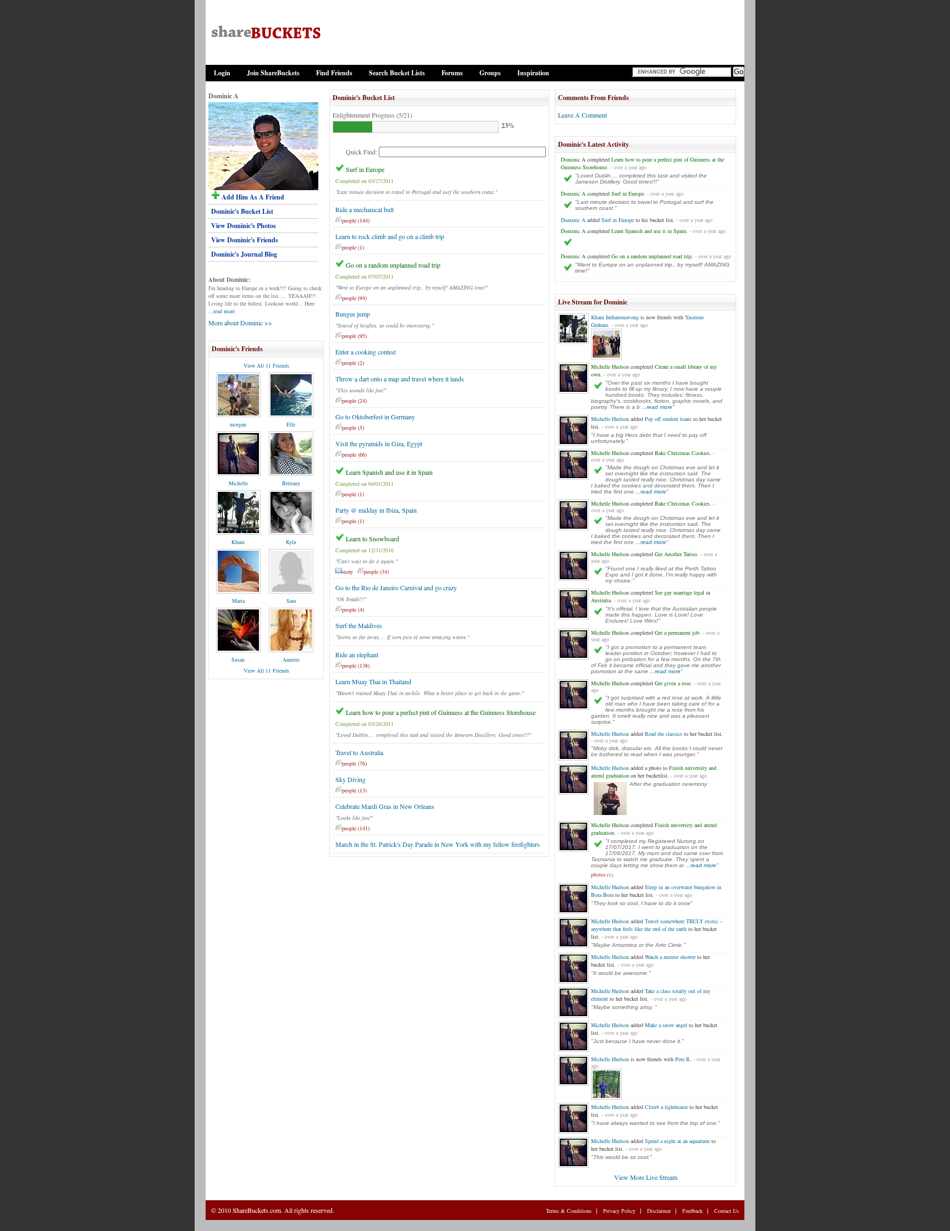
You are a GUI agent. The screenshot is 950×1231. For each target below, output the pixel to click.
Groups (490, 72)
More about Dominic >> (240, 322)
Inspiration (533, 72)
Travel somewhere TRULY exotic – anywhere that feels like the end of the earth (656, 925)
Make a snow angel (666, 1025)
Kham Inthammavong (615, 317)
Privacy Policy (619, 1211)
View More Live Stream (645, 1177)
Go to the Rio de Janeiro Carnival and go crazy (396, 587)
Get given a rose (673, 683)
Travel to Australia (359, 752)
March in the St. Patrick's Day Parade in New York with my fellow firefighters (437, 844)
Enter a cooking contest (365, 351)
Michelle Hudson (610, 366)
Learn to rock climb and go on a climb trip (389, 236)
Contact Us (726, 1211)
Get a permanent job (677, 632)
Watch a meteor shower (670, 957)
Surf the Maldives (358, 625)
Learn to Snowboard (372, 538)
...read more (221, 311)
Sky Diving (350, 779)
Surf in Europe (365, 169)
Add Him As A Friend (252, 197)
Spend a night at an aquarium (677, 1141)
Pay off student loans (668, 419)
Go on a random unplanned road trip (393, 264)
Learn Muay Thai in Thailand (373, 681)
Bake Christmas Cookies (682, 453)
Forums (452, 72)
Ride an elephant (356, 654)
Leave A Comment (582, 114)
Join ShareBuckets (273, 72)
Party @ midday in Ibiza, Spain (376, 510)
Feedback (692, 1211)
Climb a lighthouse (666, 1107)
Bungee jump (352, 313)
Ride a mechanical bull (364, 209)
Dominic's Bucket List (242, 211)
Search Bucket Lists (397, 72)
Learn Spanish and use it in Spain (389, 472)
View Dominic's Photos (243, 225)
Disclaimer (659, 1211)
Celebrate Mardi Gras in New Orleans (384, 806)
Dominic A (573, 159)
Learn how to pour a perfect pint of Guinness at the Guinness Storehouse (440, 712)
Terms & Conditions (569, 1211)
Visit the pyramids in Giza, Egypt (378, 443)
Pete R (682, 1059)
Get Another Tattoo (676, 554)
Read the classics (663, 734)
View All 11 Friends (266, 365)
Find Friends (334, 72)
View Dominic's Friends (244, 240)
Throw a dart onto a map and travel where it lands (399, 378)
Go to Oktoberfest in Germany (375, 416)
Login (222, 72)
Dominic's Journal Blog (244, 254)
